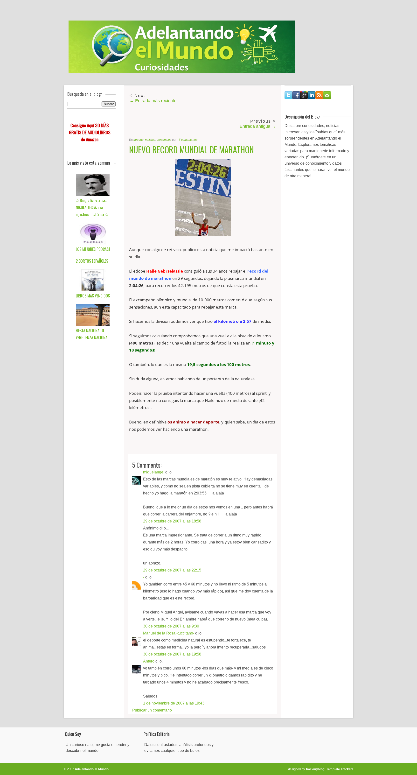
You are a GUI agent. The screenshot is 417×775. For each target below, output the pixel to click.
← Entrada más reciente (153, 100)
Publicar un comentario (152, 710)
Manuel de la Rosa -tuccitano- (168, 633)
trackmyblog (315, 769)
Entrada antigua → (258, 126)
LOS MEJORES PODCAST (93, 249)
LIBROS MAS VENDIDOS (93, 296)
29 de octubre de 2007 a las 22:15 (172, 570)
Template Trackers (339, 769)
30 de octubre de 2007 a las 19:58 (172, 654)
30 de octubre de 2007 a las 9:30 (171, 626)
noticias (150, 139)
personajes (164, 139)
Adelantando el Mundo (92, 769)
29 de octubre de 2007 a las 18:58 (172, 521)
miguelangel (153, 472)
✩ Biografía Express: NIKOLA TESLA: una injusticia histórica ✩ (92, 207)
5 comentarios (188, 139)
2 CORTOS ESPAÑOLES (92, 261)
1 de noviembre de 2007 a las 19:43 (173, 703)
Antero (148, 661)
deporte (138, 139)
